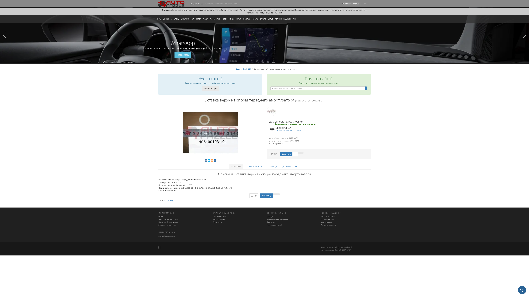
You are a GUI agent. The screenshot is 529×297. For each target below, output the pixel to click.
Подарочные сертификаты (277, 219)
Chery (176, 18)
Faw (192, 18)
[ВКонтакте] (206, 160)
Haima (231, 18)
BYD (159, 18)
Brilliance (167, 18)
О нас (237, 3)
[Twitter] (209, 160)
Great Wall (215, 18)
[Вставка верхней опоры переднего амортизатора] (210, 132)
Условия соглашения (167, 225)
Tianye (255, 18)
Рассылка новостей (328, 225)
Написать (183, 55)
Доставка (219, 3)
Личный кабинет (327, 216)
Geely (205, 18)
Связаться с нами (220, 216)
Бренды (270, 216)
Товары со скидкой (274, 225)
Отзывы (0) (272, 166)
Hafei (224, 18)
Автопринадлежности (285, 18)
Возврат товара (219, 219)
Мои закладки (326, 222)
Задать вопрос (210, 88)
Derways (185, 18)
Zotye (270, 18)
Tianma (246, 18)
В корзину (286, 154)
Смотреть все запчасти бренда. (288, 130)
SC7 (165, 200)
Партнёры (271, 222)
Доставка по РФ (290, 166)
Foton (198, 18)
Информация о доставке (168, 219)
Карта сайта (217, 222)
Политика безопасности (168, 222)
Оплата (228, 3)
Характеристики (254, 166)
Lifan (238, 18)
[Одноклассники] (212, 160)
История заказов (327, 219)
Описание (236, 166)
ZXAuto (263, 18)
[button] (351, 4)
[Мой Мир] (215, 160)
